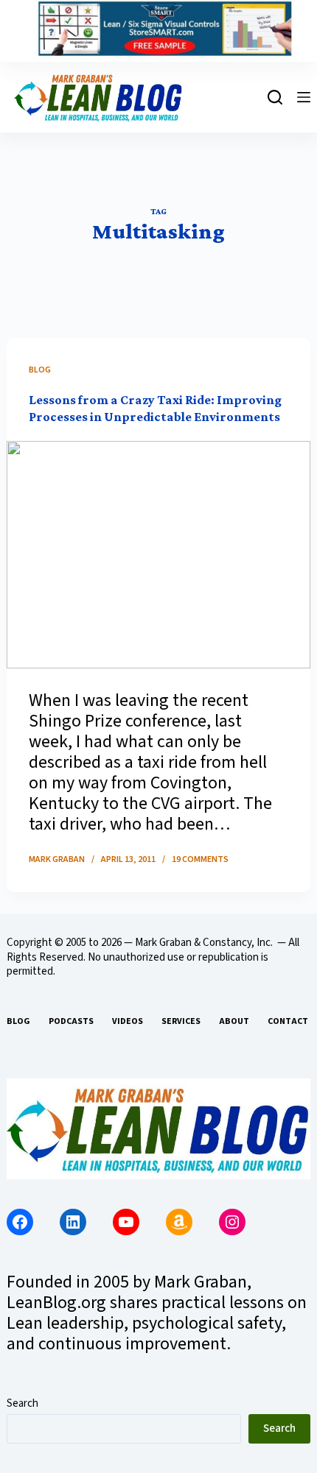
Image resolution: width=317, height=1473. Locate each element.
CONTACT (288, 1022)
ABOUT (234, 1022)
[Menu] (303, 97)
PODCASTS (71, 1022)
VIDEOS (127, 1022)
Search (22, 1403)
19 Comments (200, 859)
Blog (40, 370)
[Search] (275, 97)
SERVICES (181, 1022)
